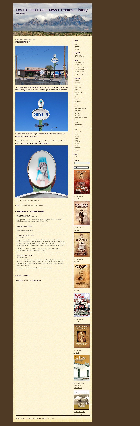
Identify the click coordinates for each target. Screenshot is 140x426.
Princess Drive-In (22, 42)
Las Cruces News (79, 62)
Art (75, 85)
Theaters (77, 143)
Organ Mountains (79, 126)
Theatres (77, 145)
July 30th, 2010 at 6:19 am (23, 215)
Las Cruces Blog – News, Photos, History (52, 10)
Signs (28, 200)
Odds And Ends (79, 124)
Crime (76, 96)
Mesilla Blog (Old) (79, 56)
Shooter (77, 136)
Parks (76, 127)
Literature (77, 112)
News (76, 120)
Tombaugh (77, 147)
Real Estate (78, 134)
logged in (26, 280)
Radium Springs (79, 131)
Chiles (76, 94)
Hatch (76, 103)
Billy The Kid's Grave (80, 74)
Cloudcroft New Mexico (81, 73)
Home (76, 42)
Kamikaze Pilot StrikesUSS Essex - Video (79, 413)
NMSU (76, 66)
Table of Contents (78, 196)
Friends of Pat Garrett (80, 71)
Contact (77, 46)
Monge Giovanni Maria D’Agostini (81, 118)
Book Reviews (78, 91)
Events (76, 99)
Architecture (78, 82)
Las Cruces (22, 200)
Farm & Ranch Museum (81, 67)
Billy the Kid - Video (79, 383)
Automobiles (78, 87)
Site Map (77, 49)
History (77, 106)
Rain (76, 133)
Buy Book (76, 199)
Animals (77, 80)
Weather (77, 150)
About (76, 44)
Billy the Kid (78, 89)
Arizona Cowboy (79, 84)
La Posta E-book (78, 388)
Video (76, 148)
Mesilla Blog (78, 55)
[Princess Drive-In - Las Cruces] (42, 85)
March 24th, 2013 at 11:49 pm (24, 255)
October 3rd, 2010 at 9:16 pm (24, 226)
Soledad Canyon (79, 141)
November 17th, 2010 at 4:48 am (25, 235)
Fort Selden (78, 101)
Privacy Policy (78, 47)
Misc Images (35, 200)
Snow (76, 140)
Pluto (76, 129)
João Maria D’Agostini (80, 108)
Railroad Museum (79, 69)
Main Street (78, 113)
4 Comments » (41, 205)
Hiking (76, 105)
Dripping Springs (79, 64)
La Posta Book (77, 385)
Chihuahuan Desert (80, 92)
